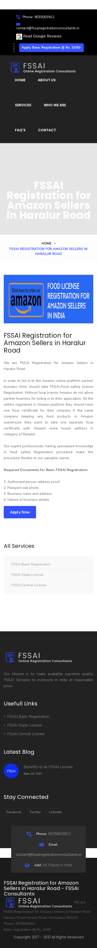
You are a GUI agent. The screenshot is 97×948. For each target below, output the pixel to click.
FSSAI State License (27, 574)
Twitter (35, 812)
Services (23, 105)
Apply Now (20, 512)
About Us (47, 80)
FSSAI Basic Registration (30, 564)
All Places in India (53, 865)
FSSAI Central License (28, 585)
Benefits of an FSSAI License (48, 766)
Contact (47, 130)
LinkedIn (55, 812)
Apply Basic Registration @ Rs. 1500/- (52, 47)
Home (20, 80)
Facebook (14, 812)
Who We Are (55, 105)
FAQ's (20, 130)
